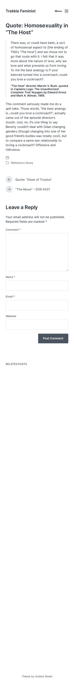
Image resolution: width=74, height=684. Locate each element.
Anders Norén (43, 676)
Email (10, 296)
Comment (13, 229)
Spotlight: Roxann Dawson (33, 571)
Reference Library (22, 162)
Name (10, 277)
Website (11, 316)
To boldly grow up (25, 653)
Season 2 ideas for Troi (30, 417)
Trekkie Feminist (21, 11)
